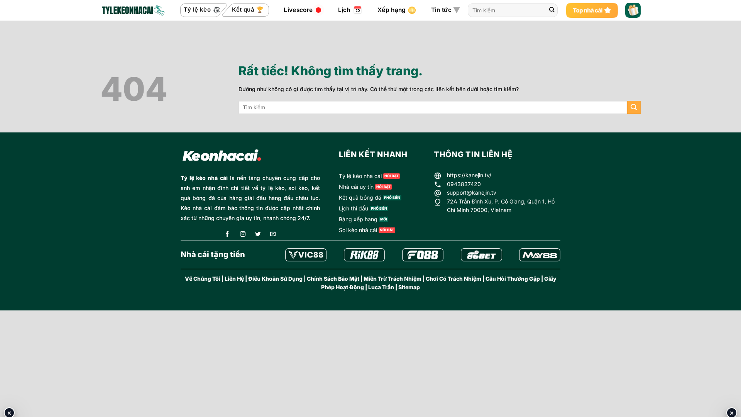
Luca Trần (381, 287)
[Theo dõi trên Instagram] (242, 234)
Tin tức (441, 10)
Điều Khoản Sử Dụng (275, 278)
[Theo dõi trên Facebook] (227, 234)
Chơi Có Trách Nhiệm (453, 278)
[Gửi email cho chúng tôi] (273, 234)
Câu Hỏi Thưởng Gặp (513, 278)
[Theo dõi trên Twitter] (258, 234)
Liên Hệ (234, 278)
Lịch (344, 10)
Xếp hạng (391, 10)
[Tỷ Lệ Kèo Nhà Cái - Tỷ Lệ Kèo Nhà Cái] (132, 10)
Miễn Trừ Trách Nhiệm (392, 278)
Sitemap (409, 287)
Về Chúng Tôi (202, 278)
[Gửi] (552, 10)
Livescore (298, 10)
